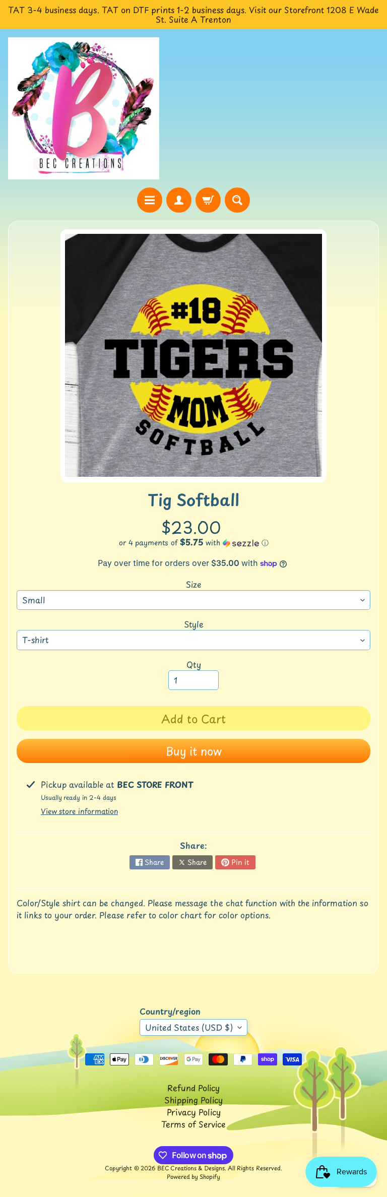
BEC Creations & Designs (191, 1168)
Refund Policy (193, 1088)
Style (194, 624)
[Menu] (149, 200)
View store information (79, 811)
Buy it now (194, 750)
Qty (193, 664)
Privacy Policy (194, 1112)
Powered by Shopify (193, 1176)
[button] (193, 542)
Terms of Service (193, 1124)
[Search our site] (237, 200)
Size (194, 584)
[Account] (178, 200)
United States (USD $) (189, 1027)
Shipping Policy (193, 1100)
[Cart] (208, 200)
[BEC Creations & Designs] (83, 108)
